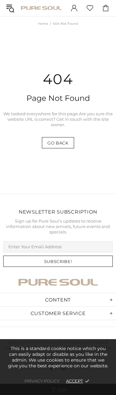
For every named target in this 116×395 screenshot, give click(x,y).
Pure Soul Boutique (41, 8)
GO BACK (58, 142)
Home (43, 24)
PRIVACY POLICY (42, 380)
